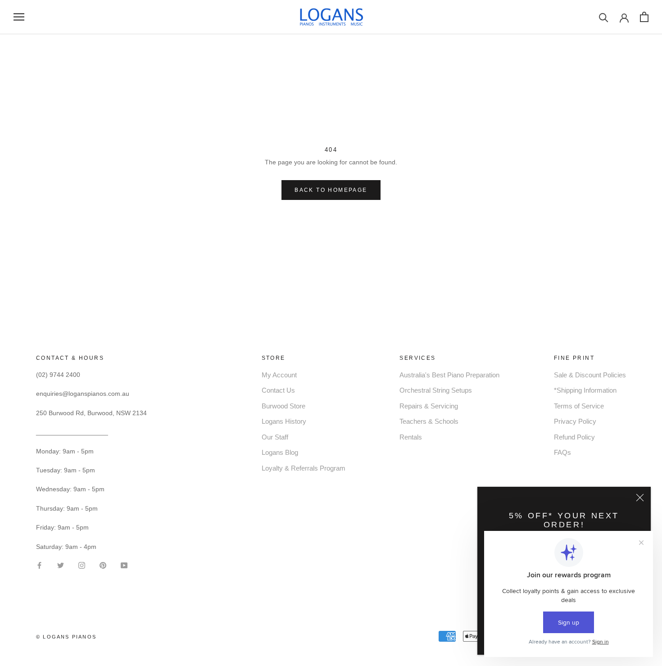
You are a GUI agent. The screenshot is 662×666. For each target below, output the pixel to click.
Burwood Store (283, 406)
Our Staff (275, 437)
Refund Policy (574, 437)
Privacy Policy (575, 421)
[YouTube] (124, 565)
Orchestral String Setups (435, 390)
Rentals (410, 437)
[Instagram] (81, 565)
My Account (279, 375)
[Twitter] (60, 565)
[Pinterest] (103, 565)
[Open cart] (644, 17)
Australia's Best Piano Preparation (449, 375)
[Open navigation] (19, 17)
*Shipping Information (585, 390)
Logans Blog (280, 452)
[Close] (640, 498)
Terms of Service (579, 406)
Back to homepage (331, 190)
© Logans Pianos (66, 636)
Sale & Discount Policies (590, 375)
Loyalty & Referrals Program (303, 468)
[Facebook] (39, 565)
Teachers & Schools (428, 421)
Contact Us (278, 390)
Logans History (284, 421)
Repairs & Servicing (428, 406)
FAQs (562, 452)
